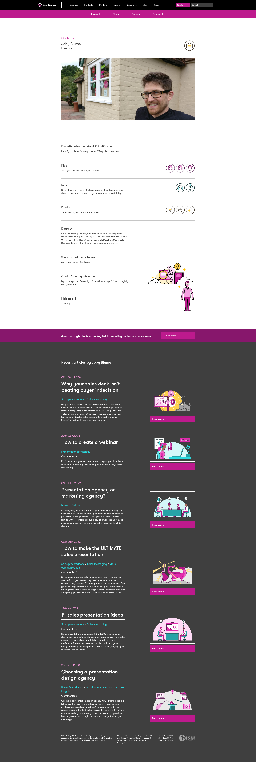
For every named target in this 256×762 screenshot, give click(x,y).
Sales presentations (72, 400)
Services (74, 5)
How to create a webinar (89, 442)
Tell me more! (170, 335)
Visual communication (99, 687)
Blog (145, 5)
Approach (95, 14)
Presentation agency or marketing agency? (88, 492)
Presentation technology (75, 452)
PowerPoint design (72, 687)
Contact (181, 5)
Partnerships (159, 14)
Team (116, 14)
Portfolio (103, 5)
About (156, 5)
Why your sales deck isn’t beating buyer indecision (90, 386)
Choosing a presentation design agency (89, 674)
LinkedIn (161, 740)
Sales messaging (97, 400)
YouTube (170, 740)
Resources (132, 5)
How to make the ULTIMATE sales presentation (91, 551)
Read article (158, 419)
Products (88, 5)
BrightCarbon (49, 5)
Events (117, 5)
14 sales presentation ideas (92, 614)
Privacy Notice (123, 743)
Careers (136, 14)
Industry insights (71, 505)
